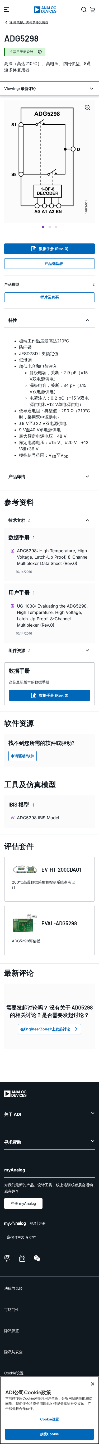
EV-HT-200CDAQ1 (61, 869)
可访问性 (11, 1309)
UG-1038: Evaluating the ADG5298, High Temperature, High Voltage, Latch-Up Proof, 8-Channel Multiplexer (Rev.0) (52, 615)
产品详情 (16, 476)
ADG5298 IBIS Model (38, 817)
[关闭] (92, 1384)
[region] (49, 1410)
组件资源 (19, 650)
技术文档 (19, 520)
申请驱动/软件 (22, 756)
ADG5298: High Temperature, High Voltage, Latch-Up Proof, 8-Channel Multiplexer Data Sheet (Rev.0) (52, 557)
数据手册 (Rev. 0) (53, 248)
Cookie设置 (13, 1373)
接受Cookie (49, 1434)
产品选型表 (54, 263)
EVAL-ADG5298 (59, 923)
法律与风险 (13, 1288)
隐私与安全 (13, 1352)
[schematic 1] (49, 162)
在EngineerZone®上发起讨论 (45, 1029)
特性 (12, 320)
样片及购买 (49, 297)
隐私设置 (11, 1330)
